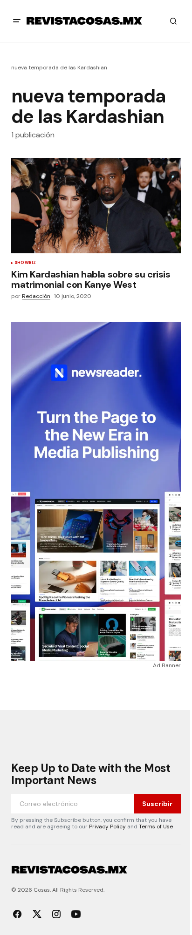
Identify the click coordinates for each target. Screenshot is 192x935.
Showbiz (25, 263)
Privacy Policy (107, 826)
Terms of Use (156, 826)
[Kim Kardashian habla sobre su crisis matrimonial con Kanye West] (96, 205)
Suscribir (157, 803)
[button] (16, 21)
